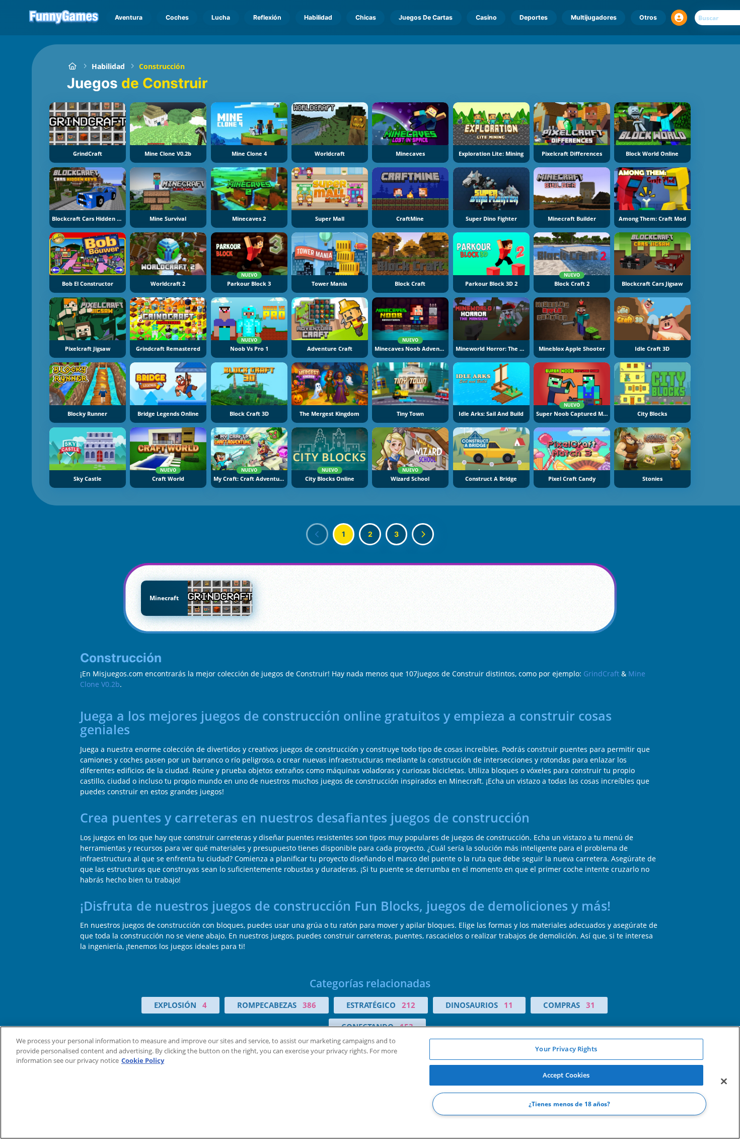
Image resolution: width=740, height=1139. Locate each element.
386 (309, 1005)
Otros (648, 17)
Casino (486, 17)
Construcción (162, 66)
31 (590, 1005)
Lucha (220, 17)
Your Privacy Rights (566, 1048)
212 (408, 1005)
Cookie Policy (142, 1060)
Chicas (365, 17)
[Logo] (64, 17)
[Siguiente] (423, 534)
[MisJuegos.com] (72, 66)
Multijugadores (594, 17)
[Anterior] (317, 534)
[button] (679, 18)
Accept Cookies (566, 1075)
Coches (177, 17)
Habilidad (318, 17)
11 (508, 1005)
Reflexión (267, 17)
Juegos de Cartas (426, 17)
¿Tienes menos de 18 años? (570, 1104)
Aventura (128, 17)
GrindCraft (601, 673)
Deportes (534, 17)
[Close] (724, 1081)
